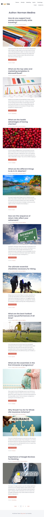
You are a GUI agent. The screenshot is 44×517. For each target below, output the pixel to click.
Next (28, 506)
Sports (34, 2)
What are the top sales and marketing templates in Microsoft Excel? (20, 71)
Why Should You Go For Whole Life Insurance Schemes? (21, 411)
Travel (35, 5)
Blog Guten (23, 513)
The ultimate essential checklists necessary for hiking (22, 267)
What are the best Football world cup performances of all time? (21, 315)
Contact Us (40, 5)
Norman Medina (22, 24)
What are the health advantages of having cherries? (18, 121)
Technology (39, 2)
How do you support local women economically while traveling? (20, 20)
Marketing (28, 2)
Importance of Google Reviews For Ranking (21, 458)
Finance (17, 2)
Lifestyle (22, 2)
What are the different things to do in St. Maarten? (21, 170)
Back (15, 506)
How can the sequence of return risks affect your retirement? (19, 218)
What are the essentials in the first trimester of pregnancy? (21, 364)
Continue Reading (12, 59)
